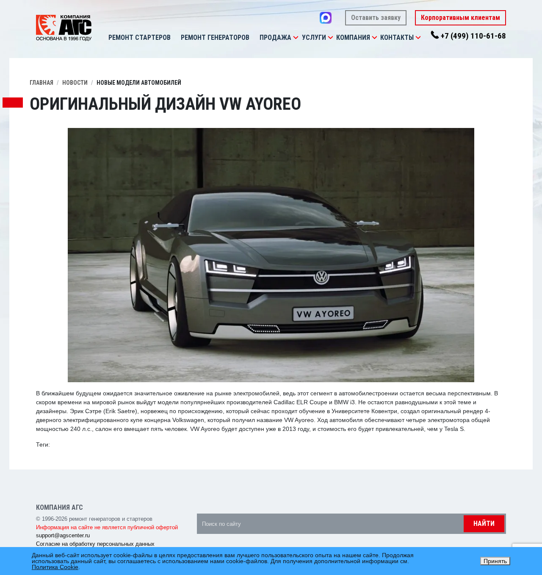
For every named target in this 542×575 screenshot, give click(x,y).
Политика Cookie (55, 567)
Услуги (314, 37)
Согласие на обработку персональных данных (95, 544)
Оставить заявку (376, 18)
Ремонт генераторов (215, 37)
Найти (484, 523)
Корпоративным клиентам (460, 18)
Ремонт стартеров (139, 37)
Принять (495, 561)
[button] (295, 37)
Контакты (397, 37)
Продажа (275, 37)
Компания (353, 37)
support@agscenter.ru (63, 535)
